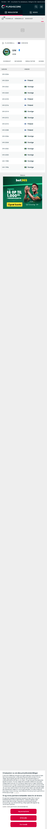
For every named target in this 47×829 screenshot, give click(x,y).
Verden (24, 43)
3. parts (16, 792)
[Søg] (36, 7)
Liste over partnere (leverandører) (15, 807)
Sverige (31, 87)
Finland (30, 80)
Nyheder (18, 61)
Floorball (10, 43)
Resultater (30, 61)
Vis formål (23, 824)
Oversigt (7, 61)
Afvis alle (23, 818)
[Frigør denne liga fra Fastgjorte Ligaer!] (19, 50)
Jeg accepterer (23, 811)
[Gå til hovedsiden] (13, 6)
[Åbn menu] (41, 7)
